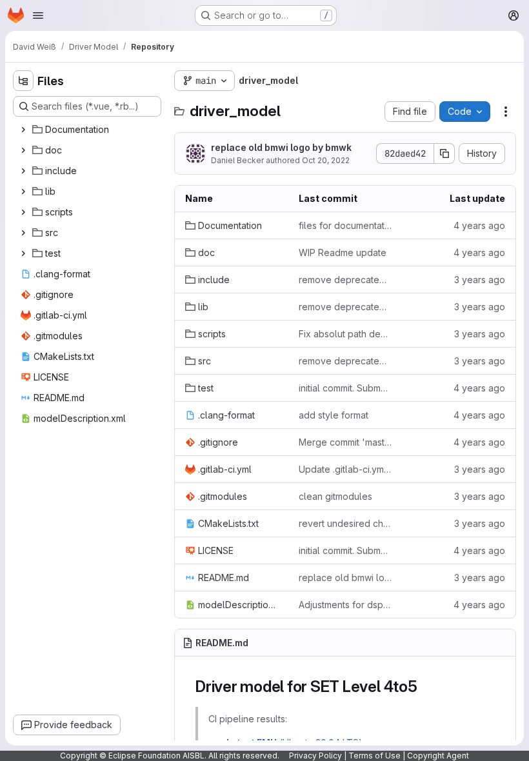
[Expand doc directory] (23, 150)
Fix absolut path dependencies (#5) (345, 333)
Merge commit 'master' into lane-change (345, 442)
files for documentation (345, 225)
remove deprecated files (345, 279)
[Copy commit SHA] (444, 153)
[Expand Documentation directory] (23, 129)
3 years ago (479, 279)
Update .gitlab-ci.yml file (345, 469)
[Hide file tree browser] (23, 80)
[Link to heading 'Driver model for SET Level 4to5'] (425, 686)
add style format (333, 415)
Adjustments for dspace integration (345, 604)
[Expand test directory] (23, 253)
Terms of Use (374, 755)
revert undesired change (345, 523)
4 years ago (479, 225)
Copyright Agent (438, 755)
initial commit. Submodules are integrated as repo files (345, 387)
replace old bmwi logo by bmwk (281, 147)
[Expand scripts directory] (23, 212)
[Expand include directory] (23, 171)
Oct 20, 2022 (326, 160)
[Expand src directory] (23, 233)
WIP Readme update (342, 252)
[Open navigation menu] (38, 15)
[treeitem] (88, 129)
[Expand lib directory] (23, 191)
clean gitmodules (335, 496)
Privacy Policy (315, 755)
